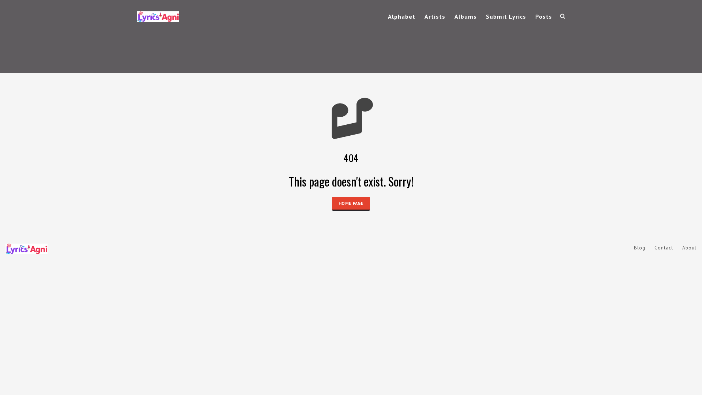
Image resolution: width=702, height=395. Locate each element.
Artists (434, 16)
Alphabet (401, 16)
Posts (543, 16)
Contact (663, 248)
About (689, 248)
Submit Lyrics (506, 16)
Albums (465, 16)
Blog (639, 248)
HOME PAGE (351, 203)
